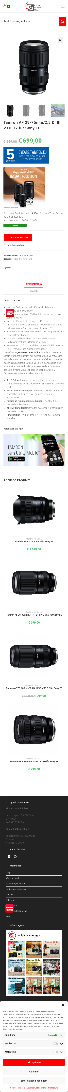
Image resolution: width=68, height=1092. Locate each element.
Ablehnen (34, 1071)
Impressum (53, 1088)
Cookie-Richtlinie (17, 1088)
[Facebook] (9, 856)
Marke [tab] (33, 291)
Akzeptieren (34, 1062)
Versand (10, 894)
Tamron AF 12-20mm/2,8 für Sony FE (34, 541)
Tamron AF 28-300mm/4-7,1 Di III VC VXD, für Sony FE (34, 614)
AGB (8, 916)
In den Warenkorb (17, 237)
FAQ (8, 873)
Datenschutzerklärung (36, 1088)
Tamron (7, 268)
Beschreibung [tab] (34, 284)
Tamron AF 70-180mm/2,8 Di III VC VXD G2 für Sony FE (34, 688)
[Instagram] (15, 856)
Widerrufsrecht (13, 878)
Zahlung (10, 900)
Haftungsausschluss (16, 889)
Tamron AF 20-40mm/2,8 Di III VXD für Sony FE (34, 761)
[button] (63, 1005)
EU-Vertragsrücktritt (15, 884)
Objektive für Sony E (23, 259)
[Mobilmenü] (63, 6)
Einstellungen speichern (34, 1080)
